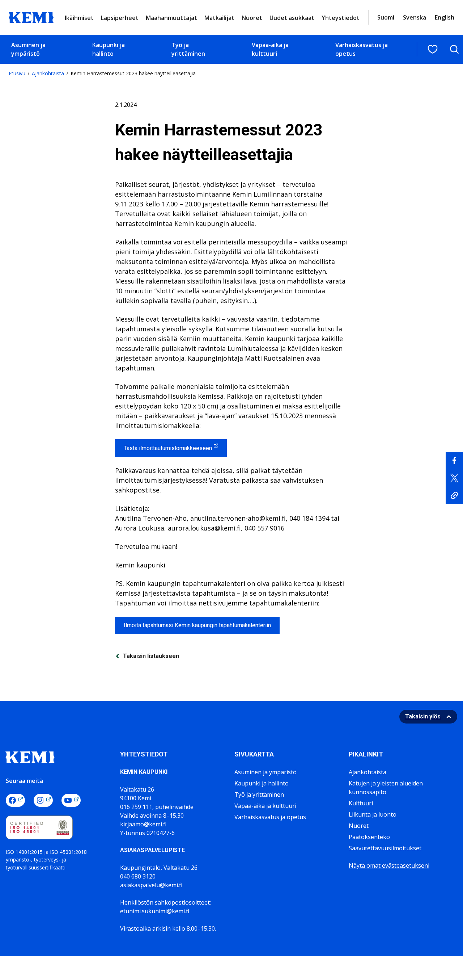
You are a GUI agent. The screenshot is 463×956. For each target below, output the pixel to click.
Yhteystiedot (341, 18)
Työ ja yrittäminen (188, 49)
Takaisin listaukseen (151, 656)
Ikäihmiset (79, 18)
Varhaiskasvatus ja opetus (361, 49)
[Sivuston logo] (31, 17)
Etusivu (17, 73)
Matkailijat (219, 18)
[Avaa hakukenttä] (454, 49)
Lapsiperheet (120, 18)
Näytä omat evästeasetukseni (389, 865)
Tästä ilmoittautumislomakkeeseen (168, 448)
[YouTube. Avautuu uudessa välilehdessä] (71, 800)
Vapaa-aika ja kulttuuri (270, 49)
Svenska (414, 17)
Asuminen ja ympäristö (28, 49)
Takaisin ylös (423, 716)
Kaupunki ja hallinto (108, 49)
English (444, 17)
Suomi (385, 17)
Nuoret (252, 18)
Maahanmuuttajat (171, 18)
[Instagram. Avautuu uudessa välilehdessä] (43, 800)
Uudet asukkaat (291, 18)
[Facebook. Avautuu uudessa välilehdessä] (15, 800)
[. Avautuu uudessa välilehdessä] (454, 460)
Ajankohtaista (48, 73)
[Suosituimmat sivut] (433, 49)
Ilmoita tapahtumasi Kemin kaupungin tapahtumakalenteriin (197, 625)
